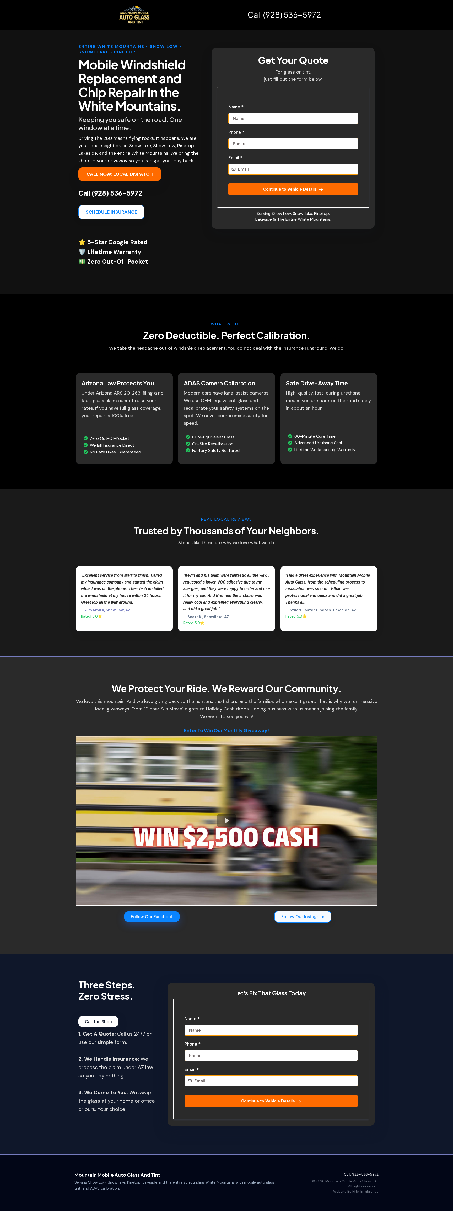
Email (235, 157)
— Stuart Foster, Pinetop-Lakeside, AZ (320, 610)
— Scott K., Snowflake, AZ (206, 616)
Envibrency (369, 1191)
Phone (236, 132)
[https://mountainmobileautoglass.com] (134, 14)
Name (236, 106)
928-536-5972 (365, 1174)
